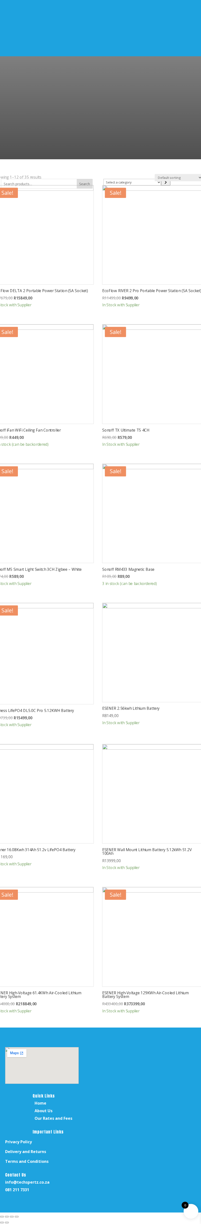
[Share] (12, 1216)
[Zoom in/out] (2, 1216)
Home (40, 1103)
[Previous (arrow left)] (2, 1222)
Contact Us (15, 1175)
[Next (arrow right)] (7, 1222)
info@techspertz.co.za (27, 1182)
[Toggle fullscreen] (7, 1216)
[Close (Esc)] (17, 1216)
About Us (43, 1110)
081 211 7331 (17, 1189)
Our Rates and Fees (53, 1118)
